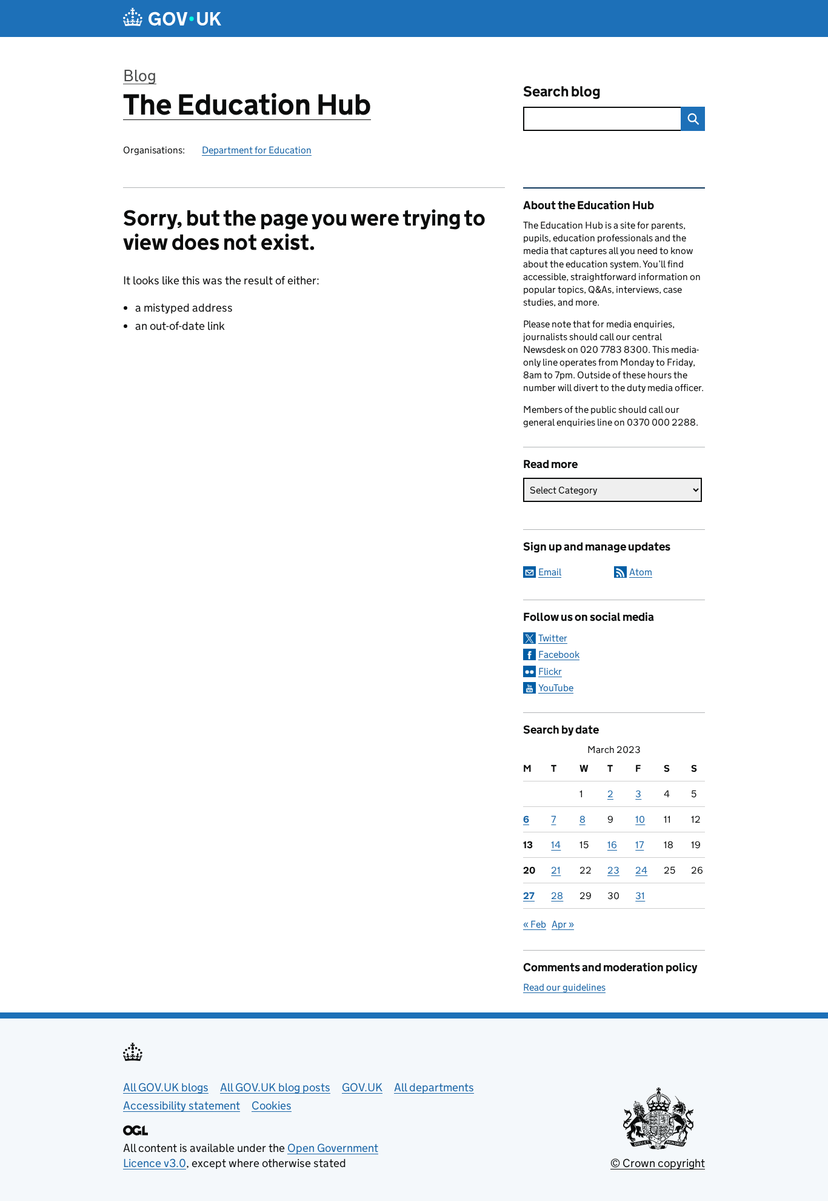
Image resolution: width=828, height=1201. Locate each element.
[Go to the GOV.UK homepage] (172, 18)
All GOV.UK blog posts (275, 1087)
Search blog (562, 91)
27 (529, 896)
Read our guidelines (564, 987)
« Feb (534, 924)
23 (613, 870)
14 (556, 845)
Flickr (550, 671)
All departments (434, 1087)
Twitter (552, 638)
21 (556, 870)
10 (640, 819)
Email (549, 572)
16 (612, 845)
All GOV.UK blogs (166, 1087)
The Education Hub (247, 104)
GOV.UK (362, 1087)
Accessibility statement (181, 1105)
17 (639, 845)
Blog (139, 75)
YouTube (555, 688)
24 (641, 870)
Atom (640, 572)
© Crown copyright (657, 1163)
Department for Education (257, 150)
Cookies (272, 1105)
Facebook (558, 654)
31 (640, 896)
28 (557, 896)
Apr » (563, 924)
